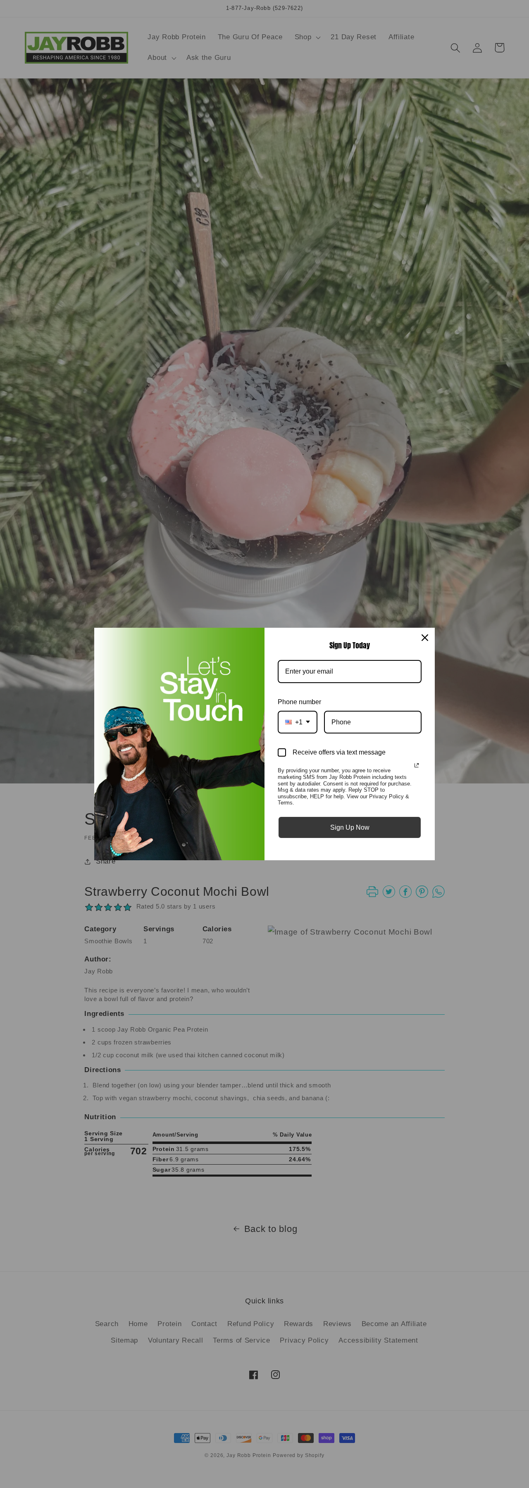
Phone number (299, 701)
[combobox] (297, 722)
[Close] (425, 638)
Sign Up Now (349, 827)
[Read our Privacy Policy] (417, 765)
